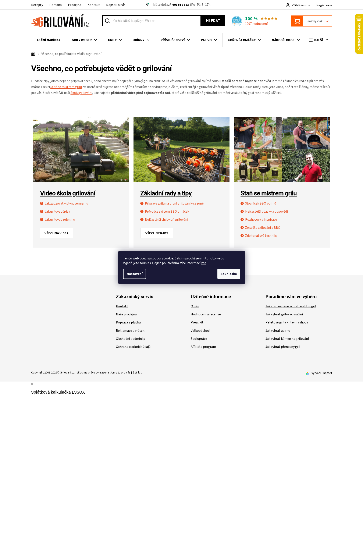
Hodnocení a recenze (206, 314)
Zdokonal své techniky (261, 235)
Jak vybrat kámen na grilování (287, 338)
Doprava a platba (128, 322)
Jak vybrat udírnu (278, 330)
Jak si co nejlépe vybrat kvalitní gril (291, 306)
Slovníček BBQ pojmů (260, 203)
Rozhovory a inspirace (261, 219)
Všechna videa (56, 233)
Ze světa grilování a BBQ (262, 227)
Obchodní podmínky (130, 338)
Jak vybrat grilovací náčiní (284, 314)
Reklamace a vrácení (130, 330)
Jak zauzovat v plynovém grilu (66, 203)
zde (203, 263)
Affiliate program (203, 346)
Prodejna (74, 5)
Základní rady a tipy (166, 193)
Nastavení (134, 274)
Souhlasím (229, 274)
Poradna (55, 5)
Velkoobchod (200, 330)
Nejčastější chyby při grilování (166, 219)
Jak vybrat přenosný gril (283, 346)
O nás (195, 306)
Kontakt (94, 5)
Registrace (324, 5)
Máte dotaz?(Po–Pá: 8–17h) (182, 4)
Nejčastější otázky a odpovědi (266, 211)
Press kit (197, 322)
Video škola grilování (67, 193)
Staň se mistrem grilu (269, 193)
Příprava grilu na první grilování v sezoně (174, 203)
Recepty (37, 5)
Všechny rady (156, 233)
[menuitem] (48, 40)
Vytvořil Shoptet (322, 373)
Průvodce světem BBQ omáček (167, 211)
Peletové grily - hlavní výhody (287, 322)
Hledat (213, 20)
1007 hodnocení (256, 23)
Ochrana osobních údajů (133, 346)
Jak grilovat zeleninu (60, 219)
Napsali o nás (115, 5)
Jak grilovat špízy (57, 211)
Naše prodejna (126, 314)
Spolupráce (199, 338)
